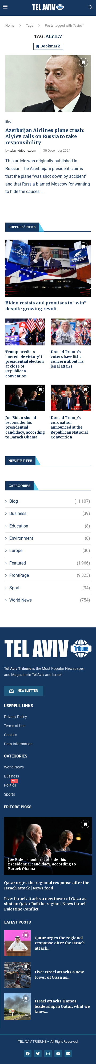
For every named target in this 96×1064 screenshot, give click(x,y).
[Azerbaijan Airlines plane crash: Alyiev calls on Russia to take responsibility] (48, 83)
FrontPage (49, 575)
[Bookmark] (83, 62)
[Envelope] (68, 1053)
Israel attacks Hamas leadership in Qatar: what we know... (62, 1006)
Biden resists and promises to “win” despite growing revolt (45, 305)
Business (49, 513)
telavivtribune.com (23, 150)
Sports (9, 794)
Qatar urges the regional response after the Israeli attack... (60, 943)
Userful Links (18, 706)
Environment (49, 538)
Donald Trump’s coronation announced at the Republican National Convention (69, 428)
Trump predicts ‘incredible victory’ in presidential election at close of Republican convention (25, 364)
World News (49, 600)
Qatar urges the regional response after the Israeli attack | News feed (46, 885)
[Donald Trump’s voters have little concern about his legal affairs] (71, 332)
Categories (15, 756)
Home (9, 25)
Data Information (18, 744)
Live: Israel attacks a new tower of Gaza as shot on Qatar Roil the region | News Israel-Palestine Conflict (45, 904)
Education (49, 526)
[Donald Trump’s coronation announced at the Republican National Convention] (71, 398)
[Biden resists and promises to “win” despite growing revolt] (48, 268)
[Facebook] (27, 1053)
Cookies (10, 735)
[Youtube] (58, 1053)
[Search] (90, 7)
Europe (49, 550)
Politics (10, 785)
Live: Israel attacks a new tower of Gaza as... (59, 975)
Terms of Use (14, 726)
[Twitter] (38, 1053)
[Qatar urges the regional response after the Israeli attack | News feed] (17, 943)
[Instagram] (48, 1053)
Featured (49, 563)
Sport (49, 587)
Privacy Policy (15, 717)
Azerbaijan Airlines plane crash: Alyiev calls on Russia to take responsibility (45, 136)
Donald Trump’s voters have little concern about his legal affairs (67, 359)
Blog (49, 501)
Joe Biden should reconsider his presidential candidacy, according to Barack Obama (25, 428)
